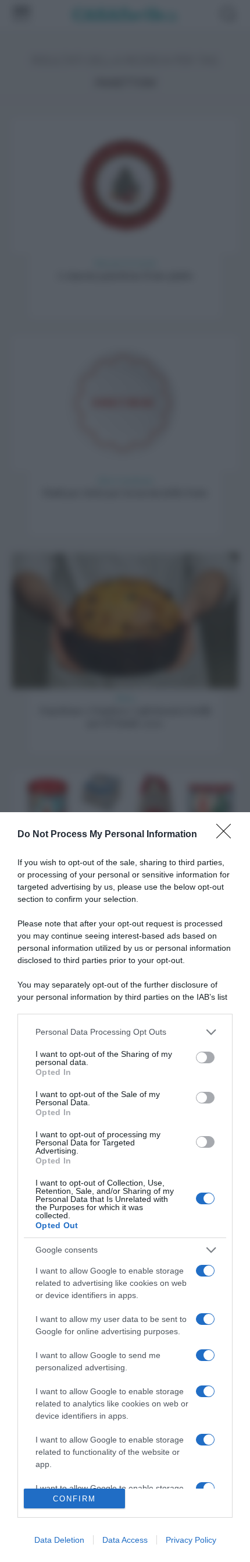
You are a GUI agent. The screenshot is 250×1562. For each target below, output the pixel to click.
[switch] (205, 1057)
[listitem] (125, 1032)
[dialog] (125, 1187)
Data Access (125, 1540)
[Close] (227, 835)
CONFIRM (74, 1498)
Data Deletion (59, 1540)
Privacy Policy (191, 1540)
